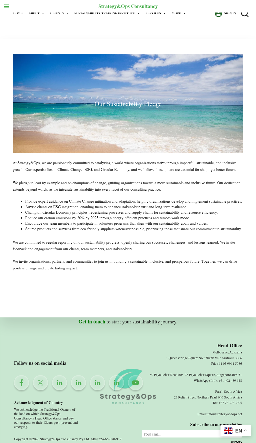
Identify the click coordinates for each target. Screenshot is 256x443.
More (176, 13)
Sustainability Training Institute (104, 13)
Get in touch (91, 321)
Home (17, 13)
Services (153, 13)
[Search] (244, 13)
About (34, 13)
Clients (57, 13)
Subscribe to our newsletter (216, 424)
